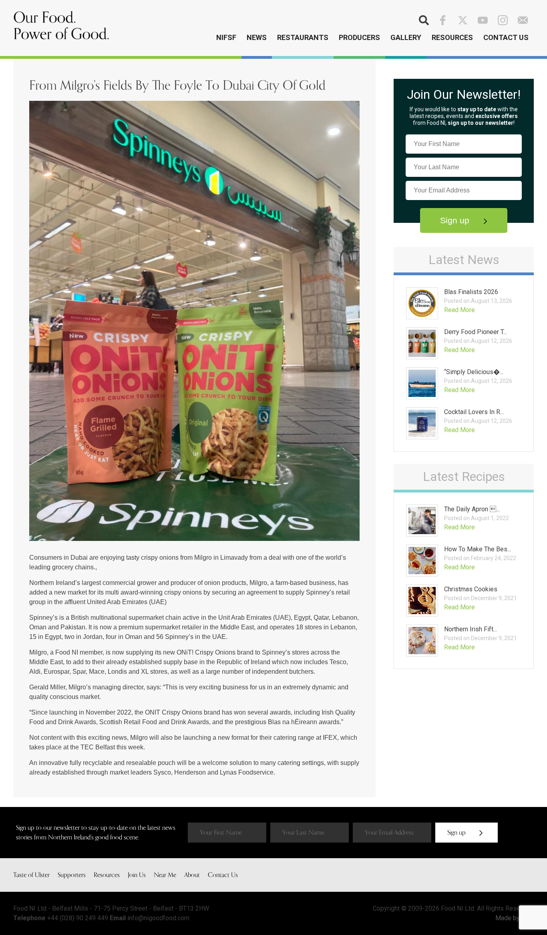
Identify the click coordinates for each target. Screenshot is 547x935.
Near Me (165, 875)
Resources (452, 37)
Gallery (405, 37)
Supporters (72, 875)
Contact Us (506, 37)
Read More (459, 310)
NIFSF (226, 37)
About (192, 875)
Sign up (456, 220)
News (257, 37)
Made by (508, 918)
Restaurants (302, 37)
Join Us (137, 875)
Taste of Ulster (31, 875)
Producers (359, 37)
